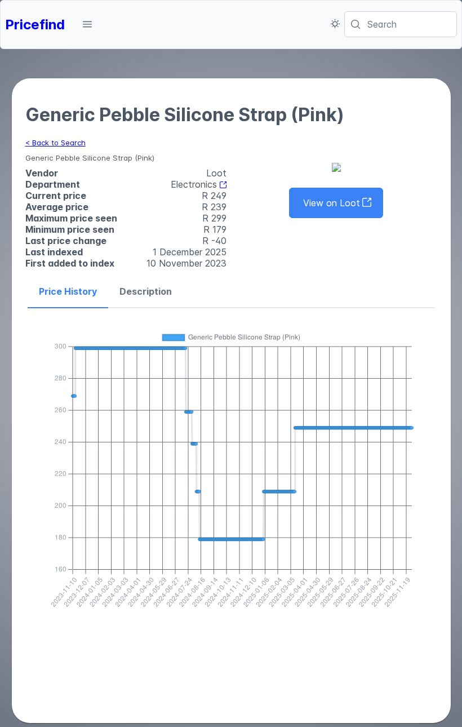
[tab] (68, 292)
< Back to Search (55, 142)
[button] (87, 24)
